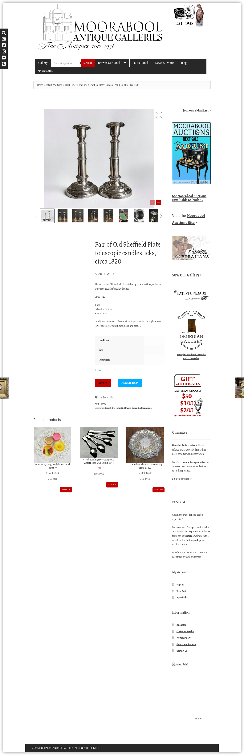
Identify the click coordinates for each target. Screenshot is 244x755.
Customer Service (185, 631)
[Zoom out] (152, 202)
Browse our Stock (109, 63)
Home (40, 85)
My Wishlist (183, 597)
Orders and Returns (186, 644)
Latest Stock (140, 63)
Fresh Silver (70, 85)
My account (45, 70)
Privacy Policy (183, 637)
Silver (134, 408)
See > (189, 198)
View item (66, 490)
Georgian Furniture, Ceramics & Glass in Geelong (191, 356)
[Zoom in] (158, 202)
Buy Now (103, 382)
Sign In (180, 584)
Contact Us (182, 650)
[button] (159, 115)
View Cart (181, 591)
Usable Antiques (145, 408)
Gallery (43, 63)
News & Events (164, 63)
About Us (181, 625)
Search (87, 62)
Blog (184, 63)
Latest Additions (54, 85)
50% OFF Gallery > (186, 275)
